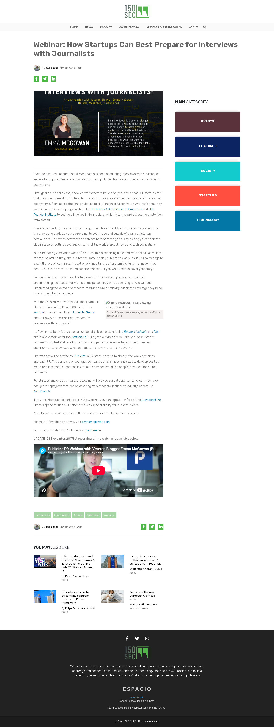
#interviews (43, 515)
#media (78, 515)
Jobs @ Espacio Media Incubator (137, 701)
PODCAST (106, 27)
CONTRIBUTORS (129, 27)
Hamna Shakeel (143, 568)
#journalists (61, 515)
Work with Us (137, 697)
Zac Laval (51, 67)
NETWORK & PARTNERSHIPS (164, 27)
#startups (93, 515)
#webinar (109, 515)
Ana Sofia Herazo (144, 604)
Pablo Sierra (73, 576)
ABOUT (193, 27)
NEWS (89, 27)
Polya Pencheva (75, 608)
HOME (74, 27)
